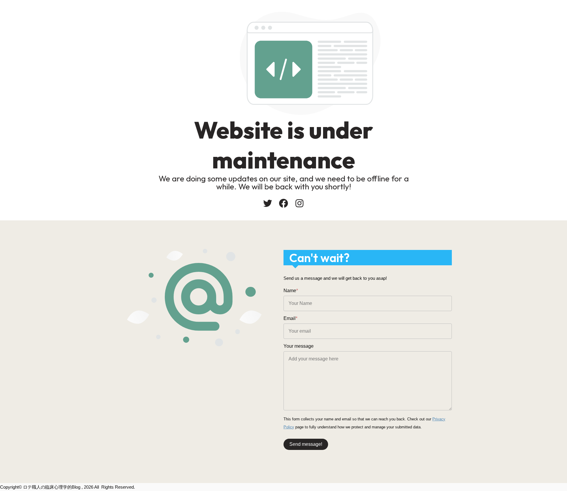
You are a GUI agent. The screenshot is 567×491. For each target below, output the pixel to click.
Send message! (305, 444)
